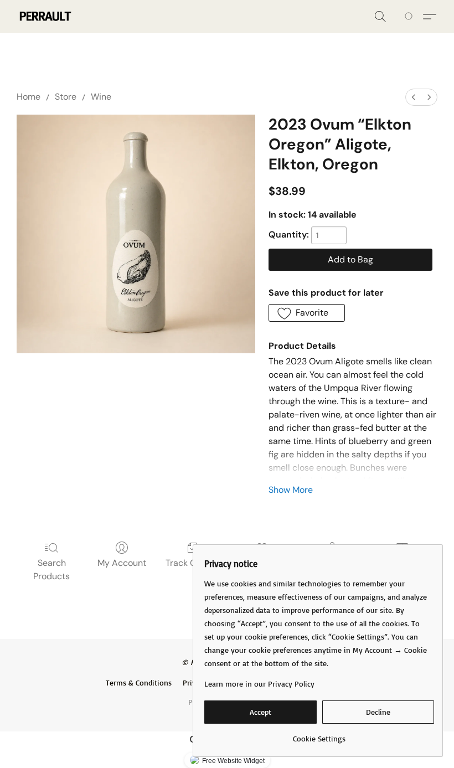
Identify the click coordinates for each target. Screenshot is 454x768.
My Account (121, 563)
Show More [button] (291, 490)
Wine (101, 96)
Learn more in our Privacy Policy (259, 683)
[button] (44, 17)
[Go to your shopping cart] (410, 16)
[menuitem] (413, 97)
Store (65, 96)
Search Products (51, 569)
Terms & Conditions (139, 682)
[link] (319, 734)
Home (28, 96)
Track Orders (192, 563)
